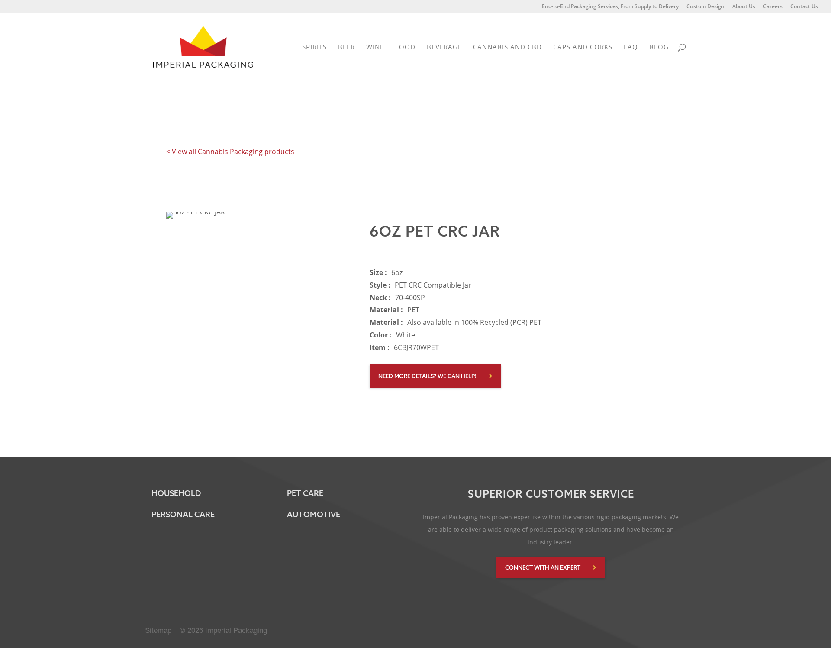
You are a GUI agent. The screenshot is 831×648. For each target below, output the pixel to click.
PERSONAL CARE (183, 514)
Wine (375, 47)
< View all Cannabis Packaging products (230, 151)
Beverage (444, 47)
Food (405, 47)
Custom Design (705, 7)
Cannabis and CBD (507, 47)
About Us (743, 7)
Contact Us (804, 7)
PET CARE (305, 493)
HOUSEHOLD (176, 493)
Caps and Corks (582, 47)
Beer (346, 47)
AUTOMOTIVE (313, 514)
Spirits (314, 47)
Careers (773, 7)
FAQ (631, 47)
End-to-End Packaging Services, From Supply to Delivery (610, 7)
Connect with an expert (542, 567)
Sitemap (158, 630)
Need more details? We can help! (427, 376)
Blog (659, 47)
